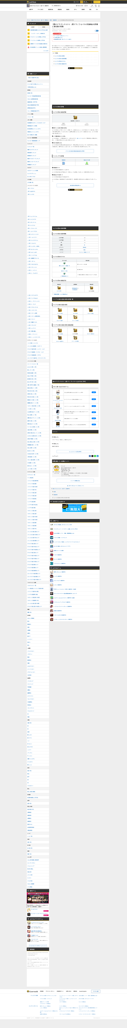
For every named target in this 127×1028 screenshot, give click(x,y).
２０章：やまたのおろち (32, 264)
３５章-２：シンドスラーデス (33, 337)
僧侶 (28, 627)
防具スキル (29, 824)
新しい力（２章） (31, 370)
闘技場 (67, 9)
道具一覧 (29, 842)
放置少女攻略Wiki (43, 1014)
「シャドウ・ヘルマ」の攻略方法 (37, 33)
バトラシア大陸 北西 (31, 492)
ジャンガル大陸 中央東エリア (33, 534)
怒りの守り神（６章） (32, 382)
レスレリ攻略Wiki (43, 1007)
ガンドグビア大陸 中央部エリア (34, 579)
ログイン (98, 2)
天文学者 (29, 675)
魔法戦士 (29, 660)
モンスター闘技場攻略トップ (33, 140)
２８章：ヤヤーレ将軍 (32, 313)
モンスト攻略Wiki (82, 1002)
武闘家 (28, 630)
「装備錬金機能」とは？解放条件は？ (60, 294)
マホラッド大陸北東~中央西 (33, 597)
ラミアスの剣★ (60, 334)
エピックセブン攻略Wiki (83, 1006)
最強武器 (60, 9)
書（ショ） (29, 764)
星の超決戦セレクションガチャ (34, 128)
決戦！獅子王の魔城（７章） (33, 385)
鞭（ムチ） (29, 734)
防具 (55, 491)
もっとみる (46, 50)
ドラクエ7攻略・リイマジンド (46, 998)
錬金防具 (55, 494)
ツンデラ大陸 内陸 (31, 507)
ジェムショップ (30, 866)
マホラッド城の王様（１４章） (34, 406)
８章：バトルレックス (32, 228)
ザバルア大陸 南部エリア (32, 567)
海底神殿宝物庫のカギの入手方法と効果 (39, 30)
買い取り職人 (30, 869)
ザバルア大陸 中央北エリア (33, 546)
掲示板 (43, 27)
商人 (28, 645)
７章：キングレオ (31, 225)
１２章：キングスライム (32, 240)
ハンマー (29, 749)
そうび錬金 (29, 887)
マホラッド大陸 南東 (31, 525)
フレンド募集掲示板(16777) (33, 111)
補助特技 (29, 815)
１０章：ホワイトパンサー (33, 234)
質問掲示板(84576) (31, 108)
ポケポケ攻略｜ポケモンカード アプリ (86, 998)
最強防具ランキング (31, 155)
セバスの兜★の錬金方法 (61, 64)
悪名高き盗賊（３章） (32, 373)
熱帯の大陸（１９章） (32, 421)
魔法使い (29, 624)
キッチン (29, 878)
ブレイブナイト (30, 708)
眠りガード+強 (64, 271)
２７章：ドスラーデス (32, 310)
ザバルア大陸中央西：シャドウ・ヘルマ (36, 349)
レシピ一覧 (29, 836)
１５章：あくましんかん (32, 249)
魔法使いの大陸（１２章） (33, 400)
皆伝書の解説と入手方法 (32, 797)
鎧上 (28, 773)
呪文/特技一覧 (30, 809)
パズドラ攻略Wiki (62, 1002)
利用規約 (42, 991)
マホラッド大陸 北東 (31, 510)
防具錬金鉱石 (74, 288)
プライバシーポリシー (50, 991)
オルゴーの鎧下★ (59, 341)
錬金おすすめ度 (87, 160)
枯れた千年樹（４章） (32, 376)
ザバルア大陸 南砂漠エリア (33, 570)
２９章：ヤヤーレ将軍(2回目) (33, 316)
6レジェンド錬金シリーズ (84, 252)
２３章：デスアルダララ (32, 295)
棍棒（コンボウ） (31, 758)
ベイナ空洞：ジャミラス (32, 343)
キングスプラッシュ (31, 173)
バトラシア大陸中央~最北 (33, 591)
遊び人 (28, 642)
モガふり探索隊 (30, 884)
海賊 (28, 663)
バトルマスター (30, 651)
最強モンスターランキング (33, 161)
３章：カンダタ (30, 194)
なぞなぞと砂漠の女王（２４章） (34, 435)
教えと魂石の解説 (31, 791)
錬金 (84, 249)
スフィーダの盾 (75, 320)
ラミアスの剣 (59, 313)
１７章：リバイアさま (32, 255)
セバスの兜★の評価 (59, 56)
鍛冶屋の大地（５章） (32, 379)
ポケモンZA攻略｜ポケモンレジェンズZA (48, 995)
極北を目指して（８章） (32, 388)
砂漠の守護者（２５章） (32, 438)
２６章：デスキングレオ (32, 307)
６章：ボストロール (31, 222)
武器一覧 (29, 723)
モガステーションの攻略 (32, 170)
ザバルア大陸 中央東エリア (33, 561)
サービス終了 (40, 9)
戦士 (28, 621)
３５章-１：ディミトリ (32, 334)
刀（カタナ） (30, 761)
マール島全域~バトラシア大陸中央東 (35, 588)
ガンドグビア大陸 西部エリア (33, 573)
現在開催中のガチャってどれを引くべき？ (36, 122)
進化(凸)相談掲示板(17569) (33, 105)
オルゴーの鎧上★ (90, 333)
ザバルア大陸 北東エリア (32, 552)
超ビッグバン (79, 138)
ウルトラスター (30, 699)
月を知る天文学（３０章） (33, 453)
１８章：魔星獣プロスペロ (33, 258)
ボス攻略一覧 (30, 182)
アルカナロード (30, 711)
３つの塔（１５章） (31, 409)
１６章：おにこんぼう (32, 252)
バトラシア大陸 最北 (31, 498)
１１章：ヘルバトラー (32, 237)
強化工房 (29, 872)
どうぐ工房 (29, 875)
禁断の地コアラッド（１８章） (34, 418)
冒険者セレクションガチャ (33, 131)
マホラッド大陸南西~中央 (33, 600)
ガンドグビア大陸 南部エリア (33, 576)
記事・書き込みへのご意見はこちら (76, 485)
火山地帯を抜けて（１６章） (33, 412)
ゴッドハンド (30, 684)
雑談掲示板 (50, 9)
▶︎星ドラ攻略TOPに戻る (33, 77)
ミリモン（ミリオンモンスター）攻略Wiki (87, 1014)
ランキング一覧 (30, 146)
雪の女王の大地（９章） (32, 391)
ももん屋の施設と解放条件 (33, 860)
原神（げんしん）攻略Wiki (45, 1006)
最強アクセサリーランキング (33, 158)
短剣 (28, 732)
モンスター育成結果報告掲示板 (34, 96)
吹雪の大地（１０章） (32, 394)
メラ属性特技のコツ (64, 276)
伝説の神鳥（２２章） (32, 430)
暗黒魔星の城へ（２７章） (33, 444)
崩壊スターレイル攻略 (44, 1002)
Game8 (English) (82, 991)
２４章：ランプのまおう (32, 298)
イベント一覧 (30, 117)
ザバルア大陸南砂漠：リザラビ (34, 355)
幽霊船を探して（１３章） (33, 403)
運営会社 (75, 991)
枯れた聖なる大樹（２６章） (33, 441)
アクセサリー (30, 785)
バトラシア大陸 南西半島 (32, 480)
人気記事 (32, 27)
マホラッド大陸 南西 (31, 522)
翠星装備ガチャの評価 (32, 125)
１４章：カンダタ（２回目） (33, 246)
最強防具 (63, 160)
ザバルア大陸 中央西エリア (33, 555)
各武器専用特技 (30, 827)
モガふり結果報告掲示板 (32, 99)
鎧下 (28, 776)
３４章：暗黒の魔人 (31, 331)
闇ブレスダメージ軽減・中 (64, 265)
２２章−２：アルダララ (32, 273)
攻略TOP (31, 9)
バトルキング (30, 681)
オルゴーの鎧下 (60, 320)
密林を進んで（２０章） (32, 424)
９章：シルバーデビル (32, 231)
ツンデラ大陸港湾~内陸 (32, 594)
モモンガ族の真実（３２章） (33, 459)
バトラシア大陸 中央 (31, 489)
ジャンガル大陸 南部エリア (33, 540)
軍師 (28, 717)
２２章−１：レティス (32, 270)
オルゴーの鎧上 (91, 313)
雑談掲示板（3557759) (32, 102)
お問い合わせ (68, 991)
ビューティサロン (31, 863)
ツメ (28, 740)
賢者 (28, 657)
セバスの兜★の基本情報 (61, 58)
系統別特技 (29, 830)
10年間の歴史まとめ (58, 37)
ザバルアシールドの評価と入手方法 (38, 37)
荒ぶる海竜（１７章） (32, 415)
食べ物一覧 (29, 848)
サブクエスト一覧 (31, 474)
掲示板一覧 (29, 93)
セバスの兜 (59, 291)
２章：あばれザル (31, 191)
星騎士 (28, 690)
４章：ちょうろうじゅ (32, 216)
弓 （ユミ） (30, 755)
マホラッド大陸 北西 (31, 513)
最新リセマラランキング (32, 149)
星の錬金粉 (75, 289)
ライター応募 (95, 991)
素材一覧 (29, 854)
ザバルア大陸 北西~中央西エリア (34, 606)
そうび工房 (29, 881)
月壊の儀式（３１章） (32, 456)
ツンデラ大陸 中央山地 (32, 504)
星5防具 (84, 247)
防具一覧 (29, 770)
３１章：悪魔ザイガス (32, 322)
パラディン (29, 654)
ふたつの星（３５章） (32, 468)
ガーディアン (30, 696)
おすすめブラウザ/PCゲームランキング (38, 945)
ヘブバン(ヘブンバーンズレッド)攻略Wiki (87, 1011)
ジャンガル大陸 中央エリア (33, 537)
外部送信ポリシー (60, 991)
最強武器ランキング (31, 152)
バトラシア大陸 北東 (31, 495)
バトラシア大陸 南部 (31, 483)
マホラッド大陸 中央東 (32, 516)
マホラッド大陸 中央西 (32, 519)
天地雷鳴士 (29, 702)
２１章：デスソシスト (32, 267)
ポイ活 (77, 2)
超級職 (83, 9)
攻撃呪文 (29, 818)
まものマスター (30, 666)
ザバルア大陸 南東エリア (32, 564)
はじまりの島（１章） (32, 367)
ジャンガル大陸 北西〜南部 (33, 603)
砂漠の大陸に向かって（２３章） (34, 432)
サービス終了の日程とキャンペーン (61, 35)
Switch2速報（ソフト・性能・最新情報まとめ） (88, 995)
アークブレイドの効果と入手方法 (37, 40)
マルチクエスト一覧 (31, 585)
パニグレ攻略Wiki (62, 1006)
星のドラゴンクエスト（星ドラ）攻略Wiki (61, 488)
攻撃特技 (29, 812)
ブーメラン (29, 752)
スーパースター (30, 669)
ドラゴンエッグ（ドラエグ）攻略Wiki (66, 1011)
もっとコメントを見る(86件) (75, 451)
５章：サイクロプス (31, 219)
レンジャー (29, 639)
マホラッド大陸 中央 (31, 528)
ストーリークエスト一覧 (32, 364)
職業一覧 (29, 612)
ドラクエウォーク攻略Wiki (45, 1003)
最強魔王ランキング (31, 164)
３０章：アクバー (31, 319)
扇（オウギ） (30, 746)
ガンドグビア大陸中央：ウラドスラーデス (36, 358)
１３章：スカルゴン (31, 243)
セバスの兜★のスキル (60, 61)
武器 (90, 9)
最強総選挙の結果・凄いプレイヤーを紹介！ (63, 39)
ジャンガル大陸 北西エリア (33, 531)
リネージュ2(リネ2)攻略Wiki (64, 1014)
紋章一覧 (29, 803)
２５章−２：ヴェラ (31, 304)
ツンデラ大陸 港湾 (31, 501)
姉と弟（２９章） (31, 450)
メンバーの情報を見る (75, 480)
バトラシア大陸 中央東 (32, 486)
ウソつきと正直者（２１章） (33, 427)
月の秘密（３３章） (31, 462)
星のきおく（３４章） (32, 465)
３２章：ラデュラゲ (31, 325)
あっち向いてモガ (31, 176)
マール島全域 (30, 477)
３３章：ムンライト (31, 328)
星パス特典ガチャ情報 (32, 134)
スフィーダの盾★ (75, 341)
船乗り (28, 633)
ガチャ (75, 9)
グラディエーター (31, 672)
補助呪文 (29, 821)
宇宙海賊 (29, 687)
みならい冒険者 (30, 618)
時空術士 (29, 705)
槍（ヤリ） (29, 737)
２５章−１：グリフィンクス (33, 301)
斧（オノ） (29, 743)
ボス (97, 9)
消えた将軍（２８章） (32, 447)
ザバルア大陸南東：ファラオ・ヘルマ (35, 352)
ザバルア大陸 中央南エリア (33, 558)
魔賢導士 (29, 693)
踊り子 (28, 636)
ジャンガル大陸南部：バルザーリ (34, 346)
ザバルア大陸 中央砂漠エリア (33, 549)
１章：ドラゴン (30, 188)
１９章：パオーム (31, 261)
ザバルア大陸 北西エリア (32, 543)
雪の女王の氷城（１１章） (33, 397)
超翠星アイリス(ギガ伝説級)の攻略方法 (38, 43)
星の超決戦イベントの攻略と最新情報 (38, 47)
